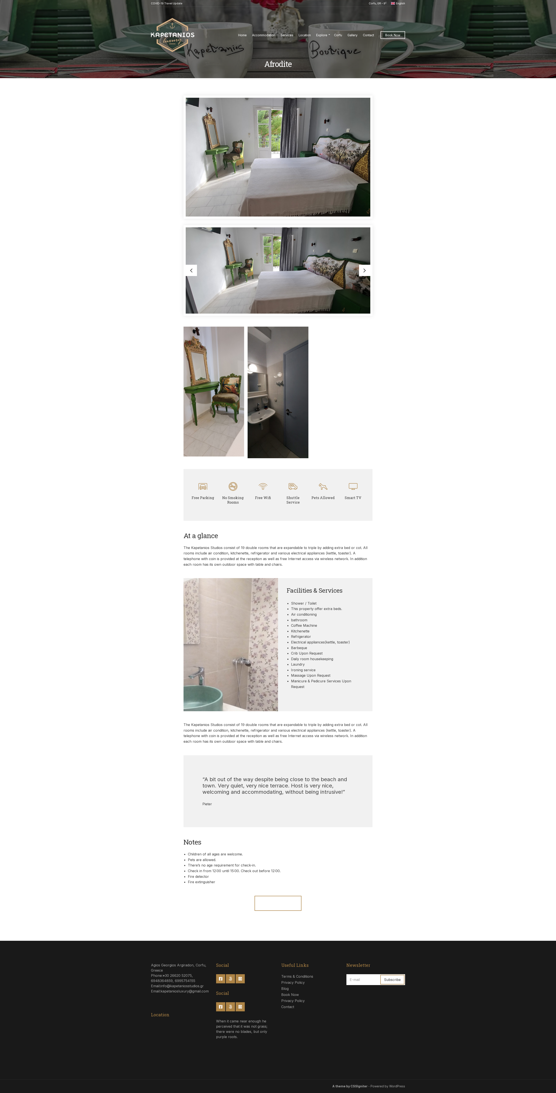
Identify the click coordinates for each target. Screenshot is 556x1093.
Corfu (338, 35)
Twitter (230, 978)
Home (242, 35)
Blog (285, 988)
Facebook (220, 978)
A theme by (341, 1086)
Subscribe (392, 979)
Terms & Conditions (297, 976)
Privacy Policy (293, 982)
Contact (368, 35)
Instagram (240, 978)
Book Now (392, 35)
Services (287, 35)
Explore (321, 35)
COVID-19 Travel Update (166, 3)
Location (305, 35)
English (400, 3)
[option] (278, 270)
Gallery (352, 35)
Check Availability (278, 903)
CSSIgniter (359, 1086)
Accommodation (263, 35)
